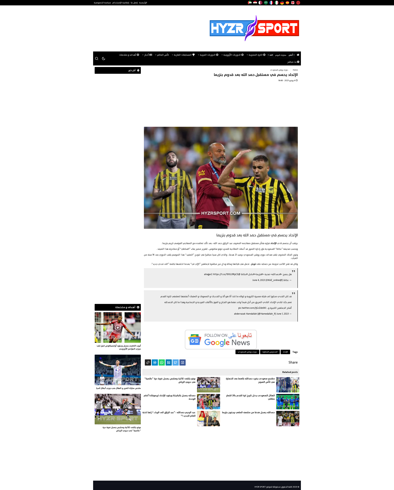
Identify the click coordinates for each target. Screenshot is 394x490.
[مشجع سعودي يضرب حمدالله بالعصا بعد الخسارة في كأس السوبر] (260, 384)
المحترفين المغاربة (269, 352)
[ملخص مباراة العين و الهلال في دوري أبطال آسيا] (118, 372)
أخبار (146, 55)
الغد (271, 55)
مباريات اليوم (280, 55)
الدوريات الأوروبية (232, 55)
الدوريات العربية (208, 55)
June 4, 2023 (258, 280)
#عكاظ (244, 274)
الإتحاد (273, 243)
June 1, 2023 (283, 314)
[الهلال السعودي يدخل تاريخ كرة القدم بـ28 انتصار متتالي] (260, 401)
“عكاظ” (279, 249)
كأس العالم (163, 55)
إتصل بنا (134, 3)
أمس (291, 55)
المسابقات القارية (183, 55)
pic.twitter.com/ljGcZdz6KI (252, 308)
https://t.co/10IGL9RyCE (225, 274)
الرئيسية (143, 3)
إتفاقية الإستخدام (120, 3)
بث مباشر (292, 62)
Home (295, 70)
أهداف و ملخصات (128, 55)
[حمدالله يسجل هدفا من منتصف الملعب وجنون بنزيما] (260, 418)
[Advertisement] (151, 28)
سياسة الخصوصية (102, 3)
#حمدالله (276, 274)
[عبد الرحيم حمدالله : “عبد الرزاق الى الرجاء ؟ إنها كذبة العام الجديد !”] (181, 418)
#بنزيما (259, 274)
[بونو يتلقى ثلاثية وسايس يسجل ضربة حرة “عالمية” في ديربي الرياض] (181, 384)
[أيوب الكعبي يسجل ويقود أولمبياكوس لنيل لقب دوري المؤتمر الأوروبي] (118, 332)
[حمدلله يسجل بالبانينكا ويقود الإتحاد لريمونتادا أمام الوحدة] (181, 401)
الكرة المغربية (256, 55)
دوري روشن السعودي (279, 70)
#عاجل (251, 274)
